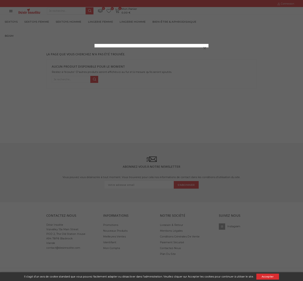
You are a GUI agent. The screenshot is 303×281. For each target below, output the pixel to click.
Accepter (268, 276)
